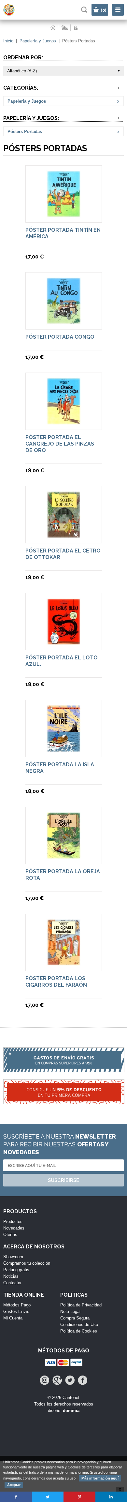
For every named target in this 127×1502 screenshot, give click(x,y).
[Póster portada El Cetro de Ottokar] (63, 535)
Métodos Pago (17, 1305)
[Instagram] (44, 1380)
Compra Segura (75, 1318)
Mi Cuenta (12, 1318)
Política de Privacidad (81, 1305)
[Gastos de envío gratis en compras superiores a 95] (63, 1063)
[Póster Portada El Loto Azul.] (63, 642)
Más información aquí (100, 1478)
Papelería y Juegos (38, 40)
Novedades (13, 1228)
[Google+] (57, 1380)
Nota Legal (70, 1311)
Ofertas (10, 1234)
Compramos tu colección (26, 1263)
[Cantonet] (14, 14)
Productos (12, 1221)
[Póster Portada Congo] (63, 321)
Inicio (8, 40)
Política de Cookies (78, 1331)
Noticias (11, 1276)
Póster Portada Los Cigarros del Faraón (56, 981)
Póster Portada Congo (59, 337)
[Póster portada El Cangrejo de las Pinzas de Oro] (63, 422)
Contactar (12, 1282)
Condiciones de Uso (79, 1324)
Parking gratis (16, 1269)
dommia (71, 1410)
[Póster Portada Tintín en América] (63, 214)
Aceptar (14, 1485)
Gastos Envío (16, 1311)
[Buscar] (84, 10)
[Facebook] (82, 1380)
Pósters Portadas (24, 131)
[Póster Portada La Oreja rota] (63, 856)
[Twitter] (70, 1380)
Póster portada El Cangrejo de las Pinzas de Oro (59, 443)
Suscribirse (63, 1180)
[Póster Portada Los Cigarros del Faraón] (63, 963)
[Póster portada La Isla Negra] (63, 749)
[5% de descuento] (63, 1095)
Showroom (13, 1256)
